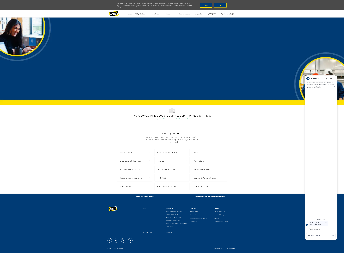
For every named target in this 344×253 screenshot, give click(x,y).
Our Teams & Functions (220, 211)
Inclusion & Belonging (220, 214)
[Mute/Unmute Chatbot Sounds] (330, 78)
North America (194, 211)
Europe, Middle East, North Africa (198, 218)
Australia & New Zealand (196, 214)
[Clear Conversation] (327, 78)
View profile (198, 14)
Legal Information (230, 248)
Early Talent (217, 218)
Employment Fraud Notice (221, 221)
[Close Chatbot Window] (334, 78)
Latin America (193, 221)
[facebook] (110, 240)
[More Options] (309, 236)
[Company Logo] (115, 14)
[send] (333, 235)
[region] (321, 157)
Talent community (184, 14)
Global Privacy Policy (218, 248)
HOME (130, 14)
